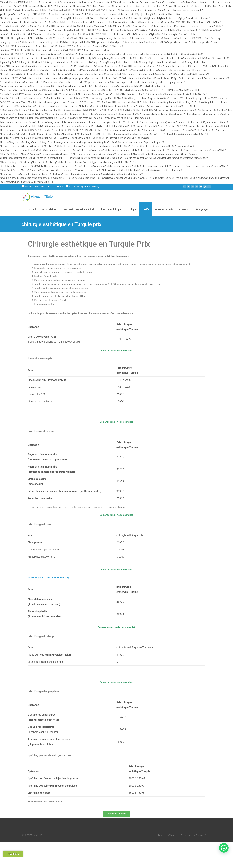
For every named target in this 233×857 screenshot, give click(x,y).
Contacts (183, 209)
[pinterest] (205, 187)
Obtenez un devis (164, 209)
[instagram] (196, 187)
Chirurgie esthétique (110, 209)
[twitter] (188, 187)
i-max (190, 835)
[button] (224, 848)
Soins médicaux (50, 209)
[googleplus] (200, 187)
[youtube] (192, 187)
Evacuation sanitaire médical (79, 209)
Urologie (132, 209)
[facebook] (184, 187)
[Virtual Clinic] (35, 196)
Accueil (32, 209)
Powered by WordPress (169, 835)
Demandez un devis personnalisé (116, 350)
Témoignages (201, 209)
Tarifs (146, 209)
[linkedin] (209, 187)
